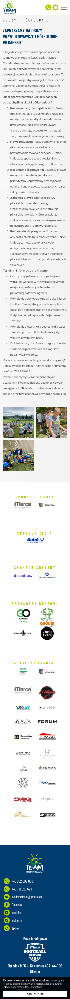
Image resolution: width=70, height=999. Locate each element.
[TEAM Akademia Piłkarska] (9, 7)
